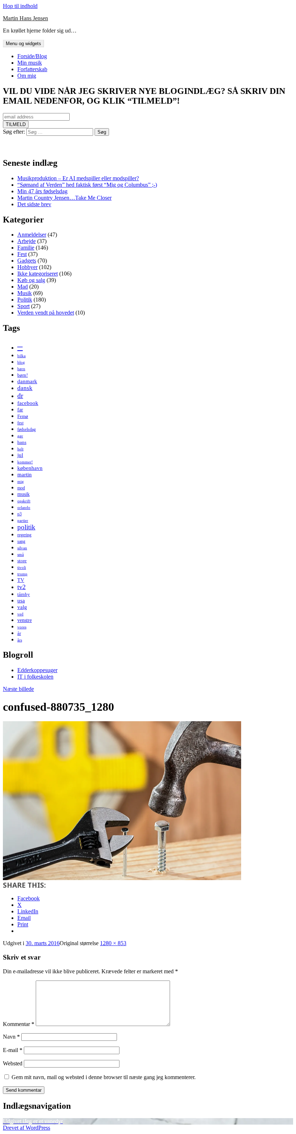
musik (23, 494)
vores (21, 627)
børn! (22, 375)
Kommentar (18, 1024)
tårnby (23, 594)
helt (20, 449)
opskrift (23, 501)
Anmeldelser (31, 234)
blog (21, 362)
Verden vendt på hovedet (45, 313)
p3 (19, 513)
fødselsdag (26, 429)
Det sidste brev (34, 204)
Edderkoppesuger (37, 670)
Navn (11, 1037)
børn (21, 369)
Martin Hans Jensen (25, 18)
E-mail (12, 1050)
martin (24, 474)
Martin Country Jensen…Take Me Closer (64, 198)
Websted (12, 1063)
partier (22, 521)
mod (21, 487)
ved (20, 614)
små (20, 555)
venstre (24, 620)
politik (26, 527)
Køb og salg (31, 280)
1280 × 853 (113, 943)
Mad (22, 287)
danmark (27, 381)
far (20, 409)
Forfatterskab (32, 69)
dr (20, 395)
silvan (22, 548)
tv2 (21, 586)
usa (21, 600)
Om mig (26, 76)
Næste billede (18, 689)
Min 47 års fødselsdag (42, 191)
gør (20, 436)
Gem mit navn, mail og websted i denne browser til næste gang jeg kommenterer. (104, 1077)
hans (21, 442)
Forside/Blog (32, 56)
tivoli (21, 568)
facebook (27, 403)
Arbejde (26, 241)
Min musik (29, 63)
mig (20, 482)
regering (24, 534)
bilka (21, 356)
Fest (22, 254)
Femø (22, 416)
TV (20, 580)
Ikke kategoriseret (37, 273)
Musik (24, 293)
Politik (24, 300)
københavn (30, 468)
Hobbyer (27, 267)
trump (22, 574)
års (19, 640)
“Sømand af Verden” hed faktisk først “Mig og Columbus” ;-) (87, 185)
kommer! (25, 462)
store (22, 560)
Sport (23, 306)
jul (20, 455)
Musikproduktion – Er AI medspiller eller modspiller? (78, 178)
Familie (25, 247)
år (19, 633)
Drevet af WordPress (26, 1128)
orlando (23, 508)
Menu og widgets (23, 43)
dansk (24, 388)
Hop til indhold (20, 6)
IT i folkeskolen (35, 677)
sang (21, 541)
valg (22, 607)
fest (20, 422)
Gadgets (26, 260)
